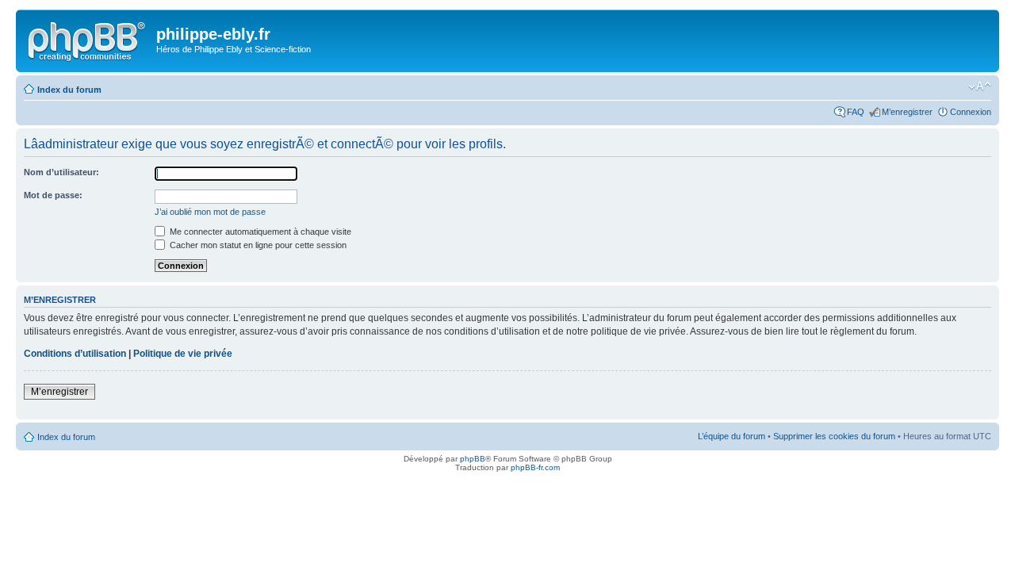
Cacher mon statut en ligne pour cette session (257, 245)
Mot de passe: (53, 195)
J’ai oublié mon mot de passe (210, 211)
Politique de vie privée (182, 353)
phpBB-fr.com (535, 467)
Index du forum (69, 89)
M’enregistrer (907, 112)
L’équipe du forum (731, 436)
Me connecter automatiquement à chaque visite (259, 231)
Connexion (970, 112)
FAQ (855, 112)
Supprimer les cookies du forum (834, 436)
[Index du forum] (88, 38)
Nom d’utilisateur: (61, 172)
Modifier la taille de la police (979, 86)
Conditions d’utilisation (75, 353)
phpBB (472, 458)
